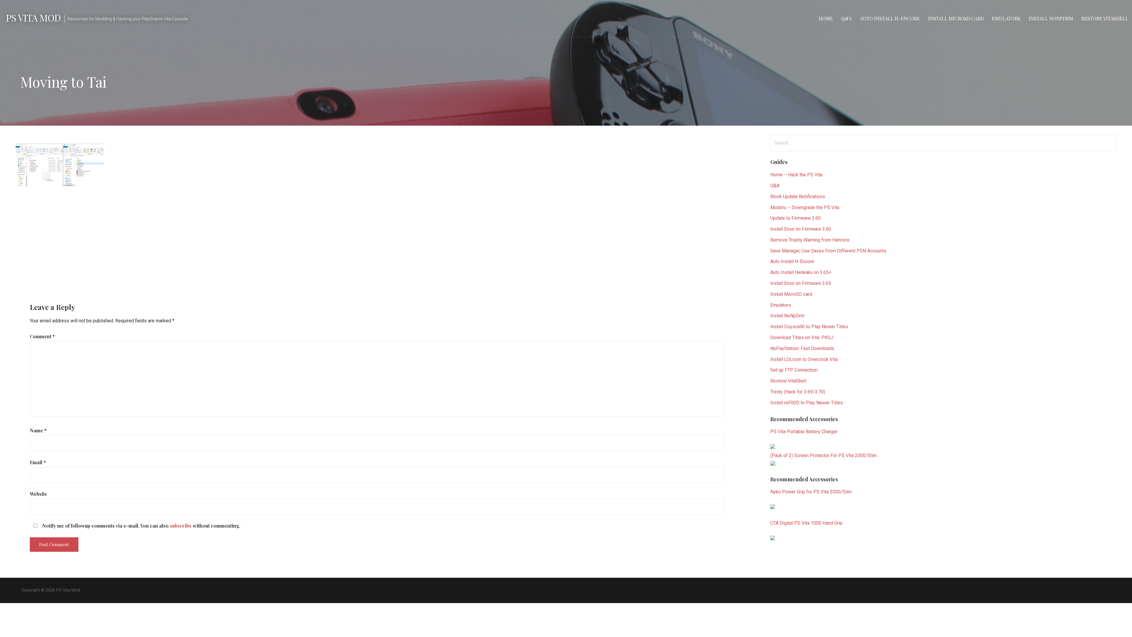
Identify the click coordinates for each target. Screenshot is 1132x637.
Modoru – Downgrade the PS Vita (804, 207)
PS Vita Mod (33, 17)
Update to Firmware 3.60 (795, 218)
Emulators (1006, 18)
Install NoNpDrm (787, 315)
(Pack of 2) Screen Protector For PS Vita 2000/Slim (823, 455)
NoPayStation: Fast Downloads (802, 348)
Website (38, 494)
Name (38, 430)
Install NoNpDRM (1051, 18)
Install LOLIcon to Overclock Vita (804, 359)
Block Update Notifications (797, 196)
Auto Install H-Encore (890, 18)
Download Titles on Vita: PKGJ (801, 337)
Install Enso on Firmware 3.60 (800, 229)
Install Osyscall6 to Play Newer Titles (809, 326)
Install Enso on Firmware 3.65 (800, 283)
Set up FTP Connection (793, 370)
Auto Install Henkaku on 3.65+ (800, 272)
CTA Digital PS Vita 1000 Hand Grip (806, 523)
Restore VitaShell (1104, 18)
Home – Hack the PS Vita (796, 175)
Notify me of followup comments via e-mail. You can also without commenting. (140, 526)
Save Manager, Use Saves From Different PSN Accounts (828, 251)
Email (38, 462)
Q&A (846, 18)
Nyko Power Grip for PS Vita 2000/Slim (811, 492)
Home (826, 18)
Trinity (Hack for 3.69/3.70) (797, 392)
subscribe (181, 526)
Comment (42, 336)
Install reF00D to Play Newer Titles (806, 402)
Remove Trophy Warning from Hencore (810, 240)
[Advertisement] (375, 239)
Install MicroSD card (956, 18)
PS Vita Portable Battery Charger (804, 431)
